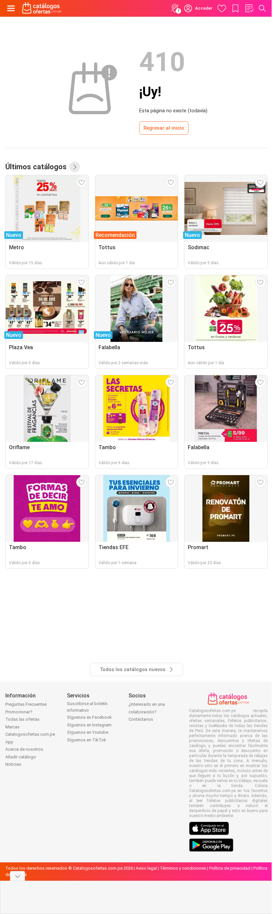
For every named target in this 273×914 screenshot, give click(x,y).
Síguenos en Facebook (89, 717)
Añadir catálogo (20, 756)
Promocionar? (18, 711)
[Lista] (249, 8)
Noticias (13, 764)
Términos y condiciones (183, 868)
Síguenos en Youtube (87, 732)
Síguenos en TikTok (86, 739)
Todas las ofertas (22, 719)
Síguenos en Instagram (89, 724)
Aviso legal (146, 868)
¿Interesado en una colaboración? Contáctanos (147, 712)
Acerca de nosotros (24, 749)
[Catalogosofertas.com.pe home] (42, 8)
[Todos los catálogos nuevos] (74, 167)
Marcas (12, 726)
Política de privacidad (229, 868)
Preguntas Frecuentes (26, 704)
